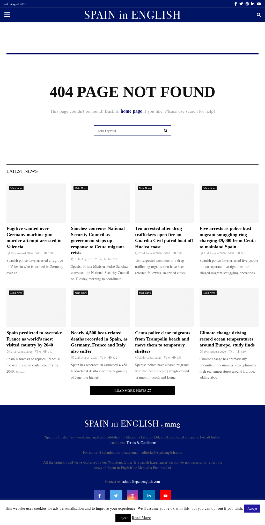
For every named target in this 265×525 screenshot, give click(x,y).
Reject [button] (123, 517)
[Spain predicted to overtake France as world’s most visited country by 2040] (36, 307)
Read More (141, 517)
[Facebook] (99, 496)
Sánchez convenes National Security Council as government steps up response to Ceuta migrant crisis (98, 240)
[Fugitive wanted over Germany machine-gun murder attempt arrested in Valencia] (36, 203)
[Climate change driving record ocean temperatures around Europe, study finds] (229, 307)
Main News (16, 188)
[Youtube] (165, 496)
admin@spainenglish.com (141, 481)
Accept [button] (252, 508)
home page (131, 111)
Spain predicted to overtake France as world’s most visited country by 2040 (34, 338)
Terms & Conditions (141, 442)
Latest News (22, 171)
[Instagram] (132, 496)
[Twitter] (116, 496)
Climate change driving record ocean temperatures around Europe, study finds (227, 338)
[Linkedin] (149, 496)
